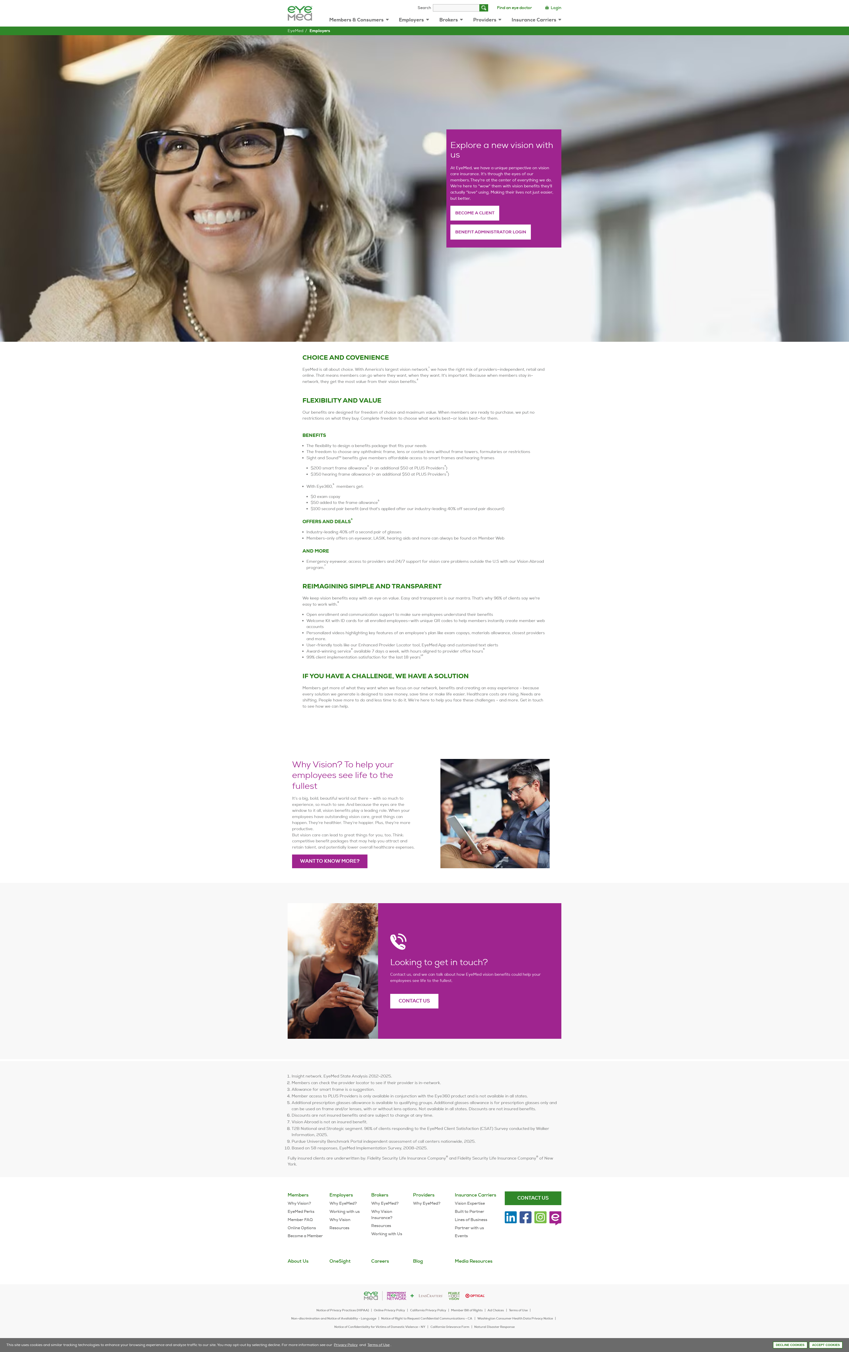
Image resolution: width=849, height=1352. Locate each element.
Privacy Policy (346, 1344)
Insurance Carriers (534, 20)
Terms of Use (378, 1344)
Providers (484, 20)
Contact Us (414, 1001)
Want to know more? (329, 861)
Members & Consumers (356, 20)
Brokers (448, 20)
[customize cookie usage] (393, 1346)
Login (556, 7)
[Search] (483, 8)
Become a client (475, 213)
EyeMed (295, 30)
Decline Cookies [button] (790, 1345)
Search (424, 7)
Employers (411, 20)
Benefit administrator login (490, 232)
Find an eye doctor (514, 7)
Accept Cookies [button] (826, 1345)
